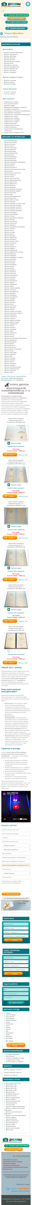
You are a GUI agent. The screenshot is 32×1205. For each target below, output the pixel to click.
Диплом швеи (8, 356)
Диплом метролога (10, 261)
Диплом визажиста (10, 164)
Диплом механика (10, 263)
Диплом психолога (10, 302)
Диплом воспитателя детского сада (15, 169)
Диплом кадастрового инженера (14, 218)
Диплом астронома (10, 149)
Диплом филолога (10, 345)
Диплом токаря (9, 331)
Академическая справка (11, 102)
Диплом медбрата (10, 248)
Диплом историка (10, 216)
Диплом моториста (10, 270)
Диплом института (11, 1095)
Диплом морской (9, 266)
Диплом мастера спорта (12, 241)
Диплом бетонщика (10, 151)
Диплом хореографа (11, 352)
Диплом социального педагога (13, 313)
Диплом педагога (10, 282)
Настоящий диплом (11, 1122)
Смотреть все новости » (11, 1075)
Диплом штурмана (10, 360)
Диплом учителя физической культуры (16, 338)
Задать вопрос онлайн (18, 22)
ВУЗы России (11, 376)
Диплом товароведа (10, 329)
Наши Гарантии (10, 1056)
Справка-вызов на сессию (11, 125)
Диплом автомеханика (11, 140)
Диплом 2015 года (11, 1088)
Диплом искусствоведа (11, 214)
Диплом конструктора (11, 221)
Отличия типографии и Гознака (15, 1058)
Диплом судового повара (12, 322)
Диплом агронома (10, 144)
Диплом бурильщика (11, 157)
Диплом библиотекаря (11, 153)
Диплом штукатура (10, 358)
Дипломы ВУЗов (8, 49)
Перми (8, 1034)
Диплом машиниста (10, 246)
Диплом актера (9, 146)
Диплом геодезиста (10, 174)
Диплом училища (9, 82)
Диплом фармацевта (11, 340)
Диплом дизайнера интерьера (13, 189)
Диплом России (10, 1092)
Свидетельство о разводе (11, 118)
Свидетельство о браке (11, 116)
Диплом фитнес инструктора (13, 349)
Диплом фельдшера (10, 342)
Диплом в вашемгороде (18, 1045)
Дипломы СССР (8, 63)
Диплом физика (9, 343)
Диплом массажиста (10, 239)
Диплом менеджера (10, 255)
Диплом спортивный (10, 315)
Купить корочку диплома (13, 1101)
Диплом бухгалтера (10, 158)
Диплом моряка (9, 268)
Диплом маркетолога (11, 237)
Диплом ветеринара (10, 160)
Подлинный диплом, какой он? (13, 1072)
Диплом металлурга (10, 259)
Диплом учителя (9, 336)
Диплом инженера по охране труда (15, 203)
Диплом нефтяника (10, 272)
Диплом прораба (9, 300)
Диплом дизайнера (10, 187)
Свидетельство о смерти (11, 121)
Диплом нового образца (13, 1097)
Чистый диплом (10, 1104)
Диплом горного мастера (12, 178)
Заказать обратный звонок (19, 1146)
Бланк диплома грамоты (11, 103)
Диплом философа (10, 347)
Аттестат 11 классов (10, 92)
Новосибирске (10, 1016)
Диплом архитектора (11, 148)
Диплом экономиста (10, 363)
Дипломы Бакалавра (10, 56)
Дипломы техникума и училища (13, 77)
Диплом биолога (9, 155)
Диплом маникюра (10, 236)
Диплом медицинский (11, 250)
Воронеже (9, 1036)
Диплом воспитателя (11, 167)
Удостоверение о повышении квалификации (17, 111)
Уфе (7, 1031)
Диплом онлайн (10, 1124)
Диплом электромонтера (12, 369)
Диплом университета (12, 1121)
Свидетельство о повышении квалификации (17, 114)
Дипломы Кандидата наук (11, 67)
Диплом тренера (9, 334)
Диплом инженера (10, 201)
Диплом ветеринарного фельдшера (15, 162)
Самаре (8, 1027)
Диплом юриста (9, 372)
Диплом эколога (9, 361)
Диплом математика (10, 243)
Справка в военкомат (10, 123)
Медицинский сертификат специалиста (15, 107)
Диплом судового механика (13, 320)
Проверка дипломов (17, 28)
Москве (8, 1013)
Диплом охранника (10, 277)
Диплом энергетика (10, 370)
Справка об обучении (10, 127)
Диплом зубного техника (12, 200)
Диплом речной (9, 304)
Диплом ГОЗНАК (10, 1099)
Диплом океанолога (10, 273)
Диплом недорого (11, 1117)
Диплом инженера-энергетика (13, 210)
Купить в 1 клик (23, 455)
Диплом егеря (9, 194)
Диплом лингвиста (10, 228)
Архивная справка (9, 105)
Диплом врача (9, 171)
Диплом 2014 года (11, 1090)
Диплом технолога (10, 327)
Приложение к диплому (11, 65)
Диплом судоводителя (11, 324)
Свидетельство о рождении (12, 120)
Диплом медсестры (10, 254)
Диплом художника (10, 354)
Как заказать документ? (13, 1054)
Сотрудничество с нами (13, 1060)
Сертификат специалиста (11, 109)
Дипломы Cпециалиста (11, 54)
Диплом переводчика (11, 284)
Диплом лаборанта (10, 225)
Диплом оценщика (10, 279)
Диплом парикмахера (11, 281)
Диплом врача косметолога (12, 173)
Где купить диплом (11, 1119)
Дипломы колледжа (10, 84)
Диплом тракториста (10, 333)
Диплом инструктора (11, 212)
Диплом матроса (9, 245)
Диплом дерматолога (11, 182)
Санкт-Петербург (11, 1015)
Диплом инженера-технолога (13, 209)
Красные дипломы (9, 59)
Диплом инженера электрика (13, 205)
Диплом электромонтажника (13, 367)
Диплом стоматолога (11, 316)
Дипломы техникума (10, 80)
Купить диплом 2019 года (13, 1083)
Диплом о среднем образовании (15, 1106)
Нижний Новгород (11, 1020)
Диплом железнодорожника (13, 196)
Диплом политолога (10, 289)
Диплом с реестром (10, 70)
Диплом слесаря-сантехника (13, 311)
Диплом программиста (11, 297)
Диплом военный (9, 165)
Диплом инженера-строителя (13, 207)
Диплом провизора (10, 293)
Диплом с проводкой (10, 72)
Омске (8, 1025)
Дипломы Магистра (9, 58)
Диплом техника (9, 325)
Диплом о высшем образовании (13, 52)
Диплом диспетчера (10, 192)
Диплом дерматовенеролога (13, 180)
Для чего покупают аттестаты (12, 1069)
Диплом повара (9, 286)
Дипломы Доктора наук (11, 68)
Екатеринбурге (10, 1018)
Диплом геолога (9, 176)
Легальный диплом (11, 1103)
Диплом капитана (10, 219)
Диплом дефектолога (11, 183)
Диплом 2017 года (11, 1085)
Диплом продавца (10, 298)
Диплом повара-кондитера (12, 288)
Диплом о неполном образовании (16, 1115)
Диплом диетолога (10, 185)
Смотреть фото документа (16, 446)
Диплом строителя (10, 318)
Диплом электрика (10, 365)
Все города (9, 1041)
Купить (11, 455)
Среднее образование (10, 89)
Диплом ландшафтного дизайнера (15, 227)
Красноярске (9, 1033)
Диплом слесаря (9, 309)
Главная (3, 376)
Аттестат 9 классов (9, 94)
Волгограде (9, 1038)
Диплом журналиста (10, 198)
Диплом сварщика (10, 307)
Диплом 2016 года (11, 1086)
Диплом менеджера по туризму (14, 257)
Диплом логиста (9, 230)
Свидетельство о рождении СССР (14, 132)
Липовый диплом (11, 1126)
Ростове (8, 1029)
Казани (8, 1022)
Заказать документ (15, 1149)
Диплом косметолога (11, 223)
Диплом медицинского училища (14, 252)
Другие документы (8, 99)
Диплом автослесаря (11, 142)
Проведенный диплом (12, 1094)
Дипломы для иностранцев (12, 61)
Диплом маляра (9, 234)
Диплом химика (9, 351)
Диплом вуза (9, 1130)
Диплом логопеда (10, 232)
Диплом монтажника (10, 264)
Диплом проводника (10, 295)
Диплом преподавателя (11, 291)
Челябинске (9, 1024)
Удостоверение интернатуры (12, 112)
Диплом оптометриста (11, 275)
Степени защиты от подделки (14, 1061)
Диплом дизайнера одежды (13, 191)
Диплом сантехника (10, 306)
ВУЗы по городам (17, 18)
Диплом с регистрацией (13, 1128)
